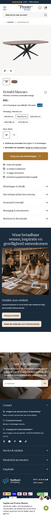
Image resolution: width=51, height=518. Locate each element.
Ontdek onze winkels (15, 300)
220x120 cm (35, 116)
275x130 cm (23, 122)
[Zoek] (45, 14)
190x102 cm (22, 116)
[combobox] (25, 15)
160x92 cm (8, 116)
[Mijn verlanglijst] (40, 8)
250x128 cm (9, 122)
